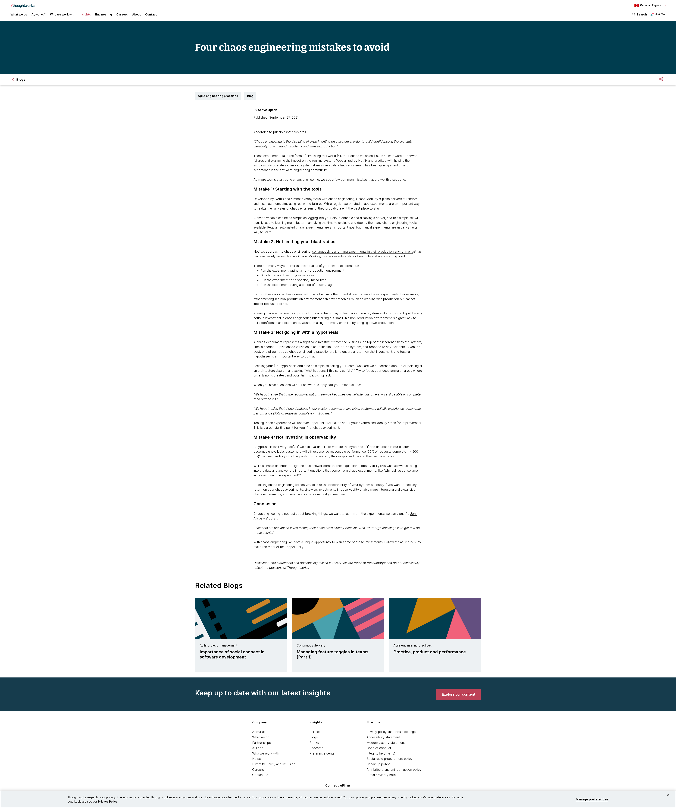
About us (258, 732)
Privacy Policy (107, 801)
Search (642, 14)
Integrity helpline (378, 753)
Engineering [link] (103, 14)
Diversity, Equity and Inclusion (273, 764)
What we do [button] (19, 14)
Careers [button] (122, 14)
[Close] (668, 795)
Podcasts (316, 748)
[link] (458, 694)
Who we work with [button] (62, 14)
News (256, 759)
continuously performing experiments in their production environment (362, 251)
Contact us (260, 775)
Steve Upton (267, 110)
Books (314, 742)
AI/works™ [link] (39, 14)
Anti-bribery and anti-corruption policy (394, 769)
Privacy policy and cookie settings (391, 732)
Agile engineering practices (218, 96)
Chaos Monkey (367, 199)
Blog (250, 96)
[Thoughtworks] (23, 4)
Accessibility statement (383, 737)
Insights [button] (85, 14)
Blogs (313, 737)
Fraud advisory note (381, 775)
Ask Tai (660, 14)
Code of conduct (379, 748)
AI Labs (257, 748)
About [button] (136, 14)
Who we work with (265, 753)
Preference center (322, 753)
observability (370, 466)
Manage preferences (592, 799)
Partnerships (261, 742)
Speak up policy (378, 764)
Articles (315, 732)
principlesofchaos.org (288, 132)
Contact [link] (151, 14)
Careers (258, 769)
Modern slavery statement (386, 742)
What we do (261, 737)
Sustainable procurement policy (389, 759)
